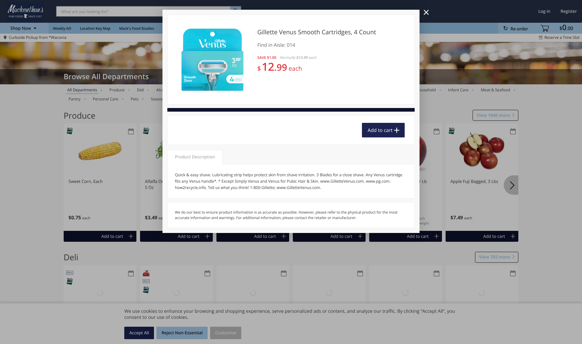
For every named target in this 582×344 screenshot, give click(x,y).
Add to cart (380, 130)
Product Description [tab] (195, 157)
